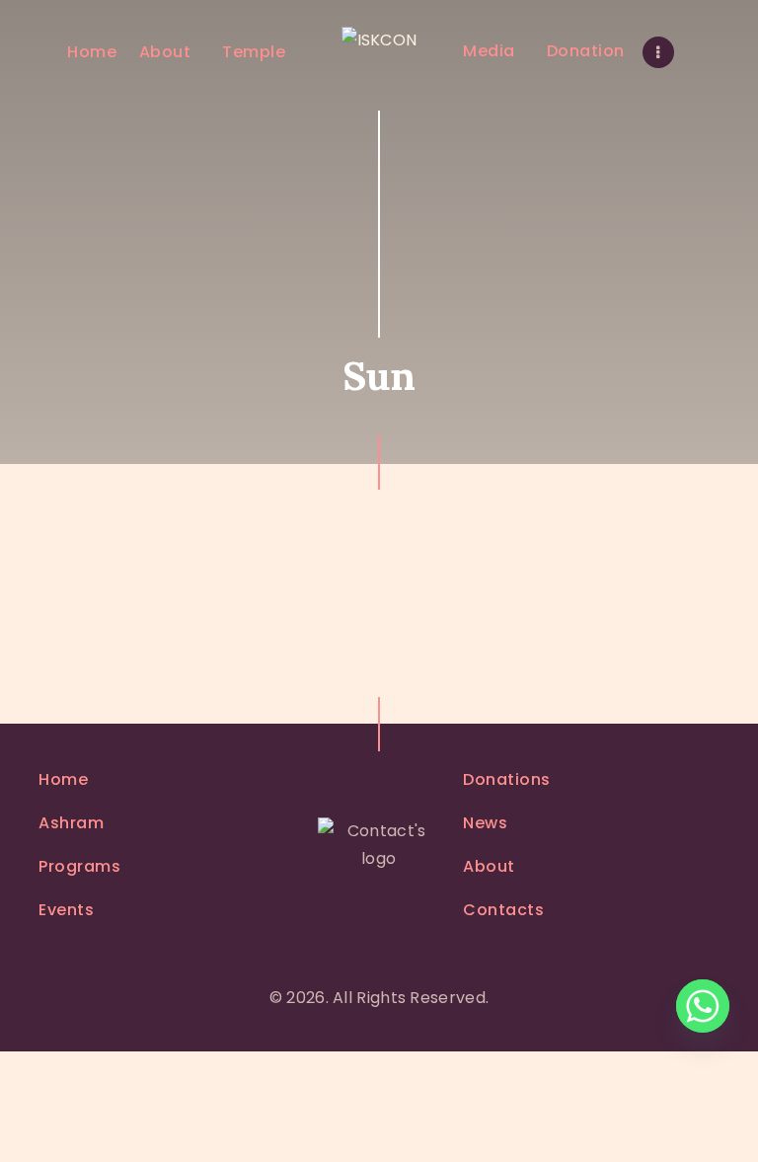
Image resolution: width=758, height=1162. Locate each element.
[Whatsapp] (702, 1006)
